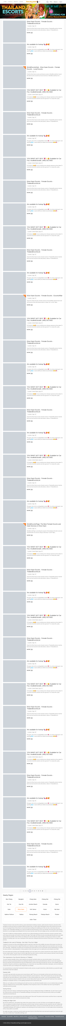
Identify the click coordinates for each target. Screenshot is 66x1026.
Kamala (45, 904)
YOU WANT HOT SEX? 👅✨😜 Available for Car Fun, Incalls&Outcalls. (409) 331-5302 (44, 91)
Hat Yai (9, 904)
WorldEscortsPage (32, 1016)
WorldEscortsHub (23, 1016)
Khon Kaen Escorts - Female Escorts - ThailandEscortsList (40, 22)
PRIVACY (16, 1)
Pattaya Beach (45, 914)
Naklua (21, 914)
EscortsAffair (10, 1016)
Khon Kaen (21, 909)
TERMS (21, 1)
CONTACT (10, 1)
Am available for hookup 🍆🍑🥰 (38, 44)
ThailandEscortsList (59, 1016)
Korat (45, 909)
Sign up (55, 1)
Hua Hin (21, 904)
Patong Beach (33, 914)
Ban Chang (9, 899)
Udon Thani (33, 919)
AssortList (3, 1016)
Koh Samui (33, 909)
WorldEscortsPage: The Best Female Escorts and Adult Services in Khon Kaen (44, 525)
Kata (9, 909)
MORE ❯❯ (30, 32)
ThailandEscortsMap (49, 1016)
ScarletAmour (41, 1016)
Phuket (57, 914)
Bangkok (21, 899)
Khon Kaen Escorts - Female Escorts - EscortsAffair (44, 295)
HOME (5, 1)
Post (51, 1)
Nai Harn (56, 909)
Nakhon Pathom (9, 914)
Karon (57, 904)
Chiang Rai (57, 899)
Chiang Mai (45, 899)
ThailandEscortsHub (32, 1018)
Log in (60, 1)
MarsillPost (16, 1016)
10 (42, 890)
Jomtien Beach (33, 904)
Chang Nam (33, 899)
